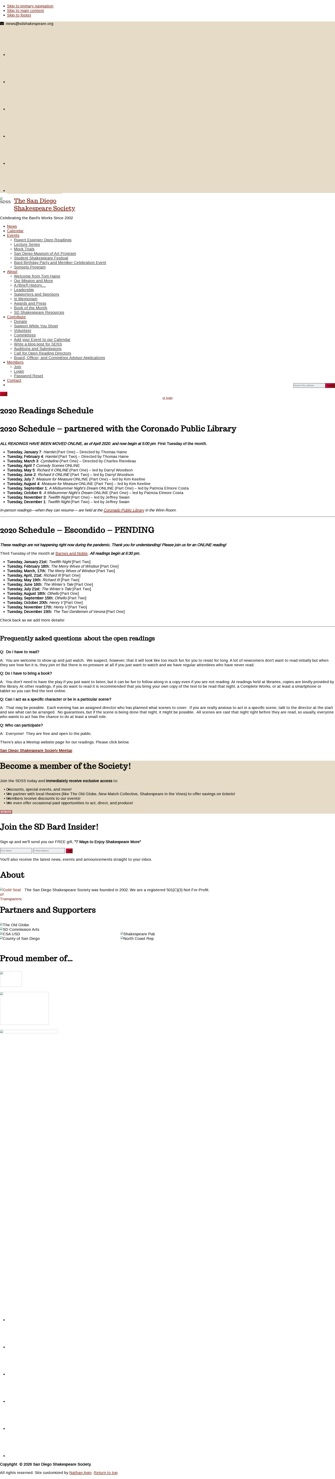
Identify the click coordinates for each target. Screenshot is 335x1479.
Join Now (6, 812)
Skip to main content (25, 10)
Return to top (106, 1472)
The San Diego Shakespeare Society (44, 204)
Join (3, 394)
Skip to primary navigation (30, 6)
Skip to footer (19, 15)
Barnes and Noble (71, 553)
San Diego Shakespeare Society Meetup (36, 750)
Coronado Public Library (123, 510)
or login (167, 398)
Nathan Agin (80, 1472)
